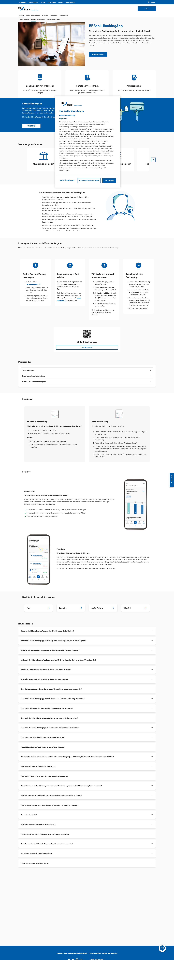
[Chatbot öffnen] (162, 948)
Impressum (60, 953)
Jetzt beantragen (32, 284)
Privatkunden (22, 2)
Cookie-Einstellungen (67, 180)
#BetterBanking (70, 2)
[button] (87, 370)
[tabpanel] (43, 160)
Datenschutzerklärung (67, 115)
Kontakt (104, 953)
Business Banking (33, 2)
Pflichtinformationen (95, 953)
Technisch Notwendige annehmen (89, 180)
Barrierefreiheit (112, 953)
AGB (65, 953)
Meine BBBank (52, 2)
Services (43, 2)
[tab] (21, 15)
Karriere (60, 2)
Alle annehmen (109, 180)
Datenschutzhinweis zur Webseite (77, 953)
